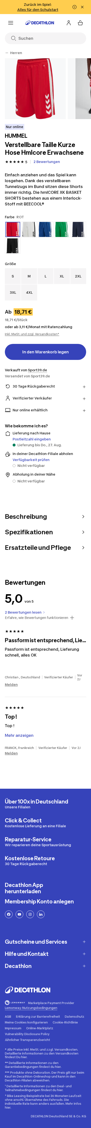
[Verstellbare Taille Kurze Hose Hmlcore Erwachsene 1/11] (35, 88)
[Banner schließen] (82, 7)
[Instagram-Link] (30, 914)
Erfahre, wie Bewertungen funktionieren (36, 618)
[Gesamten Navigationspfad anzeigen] (7, 53)
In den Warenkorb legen (45, 351)
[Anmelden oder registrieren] (68, 23)
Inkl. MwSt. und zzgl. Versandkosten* (32, 334)
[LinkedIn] (41, 914)
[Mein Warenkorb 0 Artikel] (80, 23)
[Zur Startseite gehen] (39, 23)
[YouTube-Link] (19, 914)
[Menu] (11, 23)
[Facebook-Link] (9, 914)
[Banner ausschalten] (74, 7)
